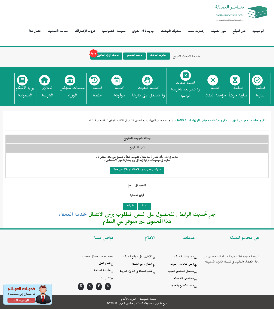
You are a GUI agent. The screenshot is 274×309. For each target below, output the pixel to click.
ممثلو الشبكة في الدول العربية (136, 272)
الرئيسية (258, 32)
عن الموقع (239, 32)
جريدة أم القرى (143, 32)
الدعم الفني (104, 264)
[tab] (137, 148)
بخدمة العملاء (72, 215)
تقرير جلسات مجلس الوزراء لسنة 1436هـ (200, 121)
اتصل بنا (35, 32)
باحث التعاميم (134, 55)
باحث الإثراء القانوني (108, 55)
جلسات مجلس (72, 92)
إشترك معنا (196, 32)
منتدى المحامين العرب (181, 272)
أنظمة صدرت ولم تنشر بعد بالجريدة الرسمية (185, 90)
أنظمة (260, 92)
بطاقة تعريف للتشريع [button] (137, 139)
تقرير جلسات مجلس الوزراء (247, 121)
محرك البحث (171, 32)
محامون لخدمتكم (183, 279)
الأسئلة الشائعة (102, 271)
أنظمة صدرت (148, 92)
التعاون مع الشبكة (142, 264)
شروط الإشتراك (85, 32)
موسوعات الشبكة (184, 257)
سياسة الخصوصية (114, 32)
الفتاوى (47, 92)
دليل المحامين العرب (182, 264)
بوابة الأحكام (25, 92)
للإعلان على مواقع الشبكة (137, 257)
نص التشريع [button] (137, 148)
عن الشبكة (218, 32)
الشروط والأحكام (128, 299)
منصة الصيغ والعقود (182, 286)
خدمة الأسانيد (58, 32)
